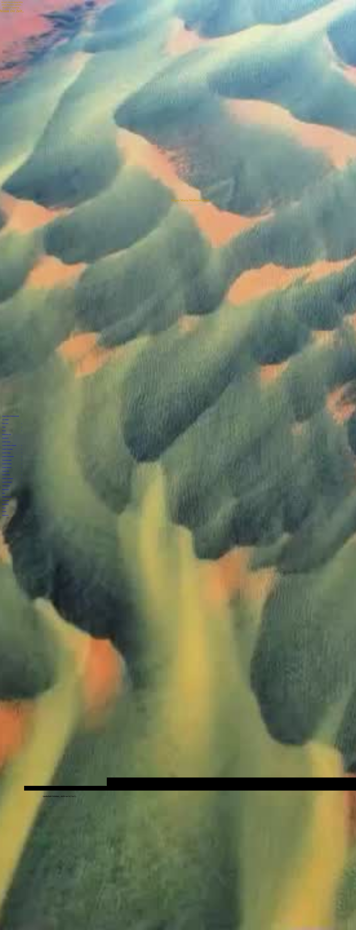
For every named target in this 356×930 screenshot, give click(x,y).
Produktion (5, 504)
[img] (190, 395)
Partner (4, 511)
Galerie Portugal (7, 482)
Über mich (5, 423)
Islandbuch (5, 438)
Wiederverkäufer (7, 497)
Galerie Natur (6, 486)
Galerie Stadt (6, 475)
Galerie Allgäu (6, 453)
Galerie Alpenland (7, 478)
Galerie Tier (5, 471)
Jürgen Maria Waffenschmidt (10, 416)
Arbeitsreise (5, 500)
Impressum (5, 515)
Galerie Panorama (7, 449)
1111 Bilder (5, 420)
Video (4, 427)
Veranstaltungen (6, 460)
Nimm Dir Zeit (6, 434)
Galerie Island (6, 442)
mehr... (193, 924)
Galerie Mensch (6, 467)
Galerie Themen (7, 464)
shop (3, 493)
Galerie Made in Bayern (9, 445)
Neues (4, 431)
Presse (4, 508)
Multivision (5, 489)
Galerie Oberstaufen (8, 456)
